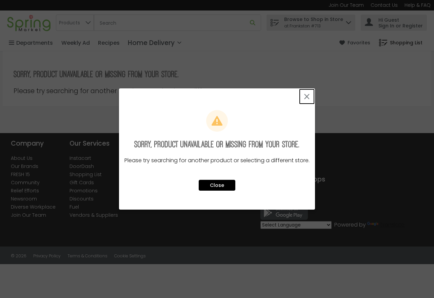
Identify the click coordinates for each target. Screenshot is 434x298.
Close (217, 185)
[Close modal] (307, 96)
